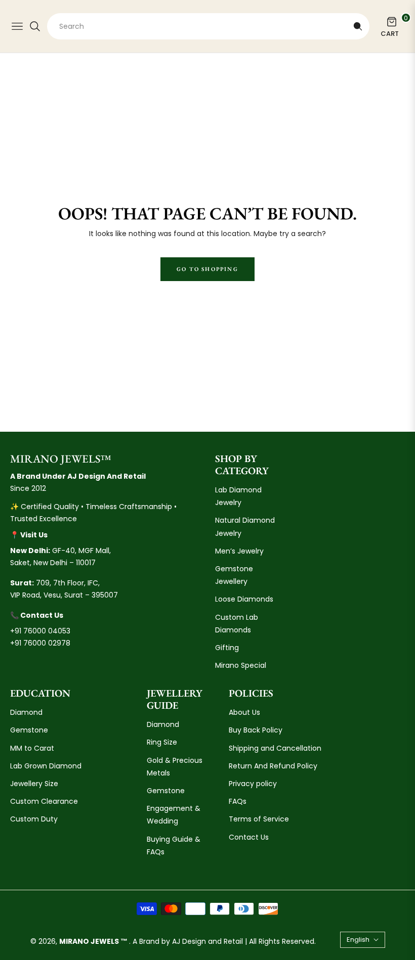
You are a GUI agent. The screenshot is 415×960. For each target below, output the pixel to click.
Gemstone (29, 730)
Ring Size (162, 742)
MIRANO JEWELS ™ (94, 941)
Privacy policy (253, 784)
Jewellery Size (34, 784)
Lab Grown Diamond (45, 766)
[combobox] (208, 26)
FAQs (237, 801)
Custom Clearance (44, 801)
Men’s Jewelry (239, 551)
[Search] (358, 26)
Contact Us (249, 837)
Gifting (227, 648)
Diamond (26, 712)
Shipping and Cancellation (275, 748)
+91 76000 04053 (40, 631)
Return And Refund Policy (273, 766)
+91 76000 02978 (40, 643)
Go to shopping (207, 268)
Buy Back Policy (255, 730)
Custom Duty (34, 819)
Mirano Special (240, 665)
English (358, 939)
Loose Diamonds (244, 599)
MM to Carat (32, 748)
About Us (244, 712)
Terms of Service (259, 819)
